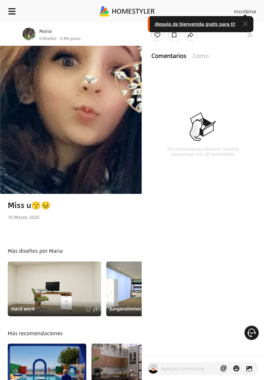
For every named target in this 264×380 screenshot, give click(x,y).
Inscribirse (245, 11)
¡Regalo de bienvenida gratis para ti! (194, 24)
